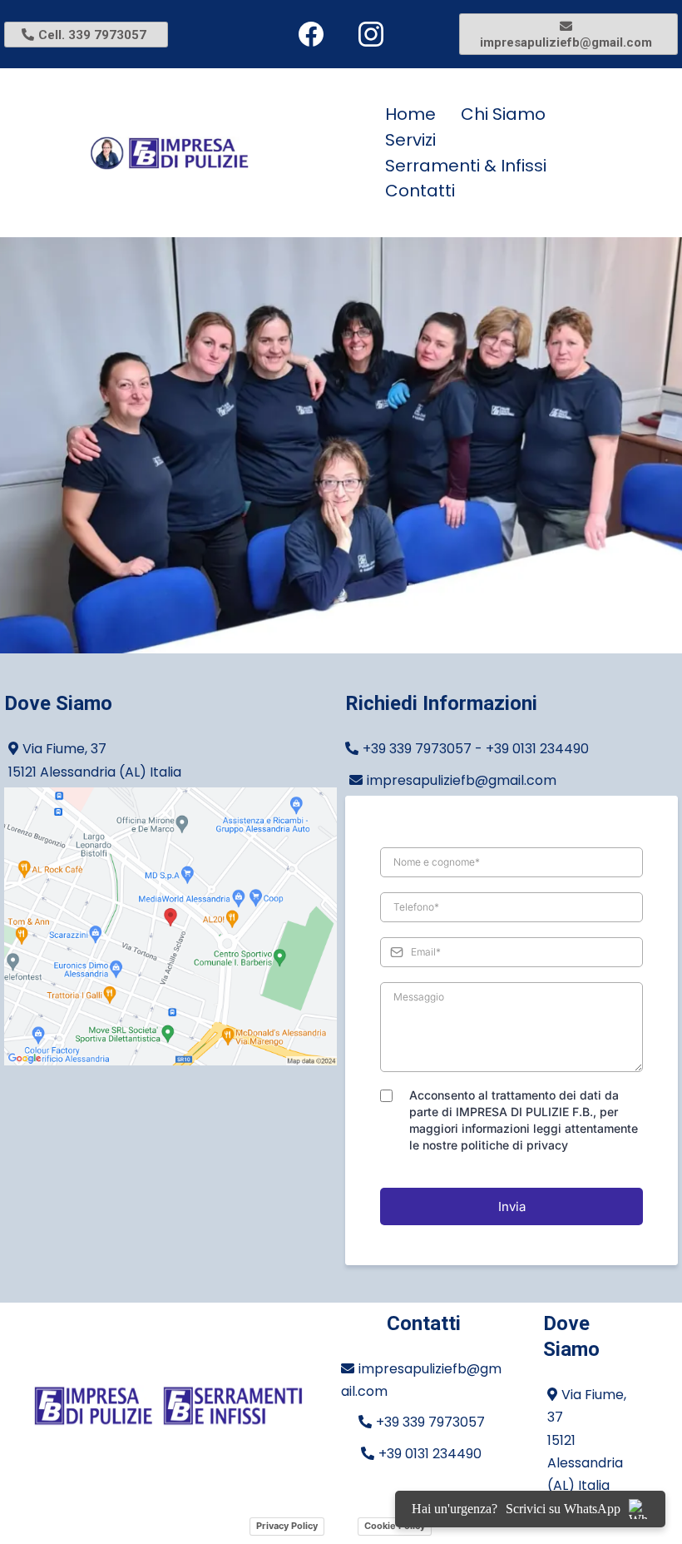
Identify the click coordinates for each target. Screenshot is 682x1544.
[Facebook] (311, 34)
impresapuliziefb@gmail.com (461, 780)
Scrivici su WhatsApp (563, 1509)
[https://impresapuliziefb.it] (220, 153)
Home (410, 114)
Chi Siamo (503, 114)
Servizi (410, 139)
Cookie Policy (394, 1526)
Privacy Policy (287, 1526)
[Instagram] (371, 34)
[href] (170, 926)
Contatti (420, 190)
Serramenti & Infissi (465, 165)
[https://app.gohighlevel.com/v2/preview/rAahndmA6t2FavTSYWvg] (168, 1406)
